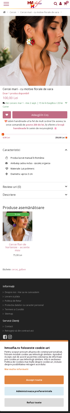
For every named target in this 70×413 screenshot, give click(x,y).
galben (22, 269)
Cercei (13, 12)
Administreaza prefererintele (34, 391)
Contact (9, 326)
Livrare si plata (12, 296)
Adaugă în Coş (39, 115)
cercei (15, 269)
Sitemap (9, 313)
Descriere (9, 194)
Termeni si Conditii (14, 309)
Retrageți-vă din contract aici (19, 330)
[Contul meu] (60, 4)
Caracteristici (11, 150)
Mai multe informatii (16, 369)
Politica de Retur (13, 300)
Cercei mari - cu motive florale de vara (39, 12)
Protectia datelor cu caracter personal (24, 305)
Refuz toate (34, 402)
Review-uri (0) (12, 187)
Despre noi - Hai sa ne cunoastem (22, 292)
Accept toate (34, 379)
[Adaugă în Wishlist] (7, 114)
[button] (65, 51)
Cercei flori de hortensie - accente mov (18, 247)
